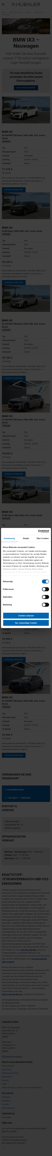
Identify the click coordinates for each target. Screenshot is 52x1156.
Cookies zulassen (26, 616)
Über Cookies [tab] (43, 538)
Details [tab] (26, 538)
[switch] (45, 589)
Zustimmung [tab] (9, 538)
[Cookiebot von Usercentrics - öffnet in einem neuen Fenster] (38, 531)
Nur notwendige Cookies (26, 623)
